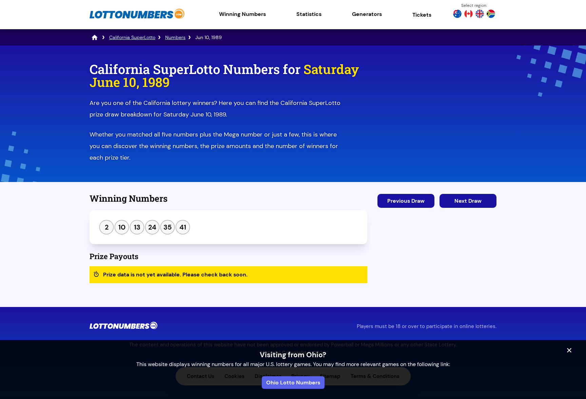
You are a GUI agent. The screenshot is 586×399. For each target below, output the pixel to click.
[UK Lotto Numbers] (479, 15)
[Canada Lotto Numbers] (468, 15)
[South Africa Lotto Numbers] (490, 15)
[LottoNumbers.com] (137, 18)
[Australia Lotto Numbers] (457, 15)
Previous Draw (406, 200)
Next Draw (468, 200)
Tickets (421, 14)
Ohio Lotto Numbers (293, 382)
